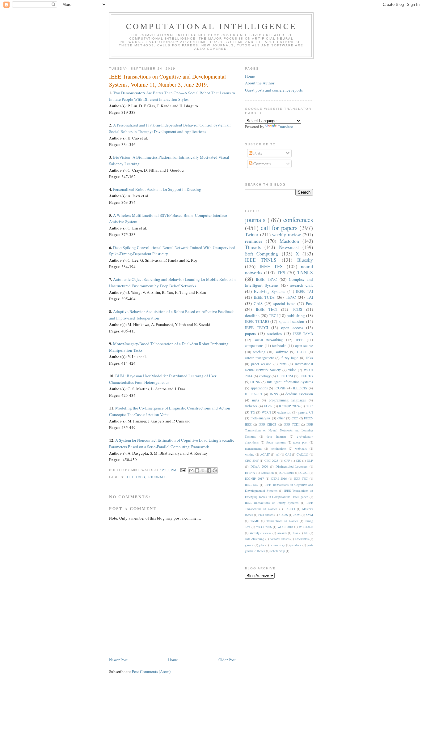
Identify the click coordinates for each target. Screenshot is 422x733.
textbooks (279, 345)
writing (249, 454)
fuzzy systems (276, 442)
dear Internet (276, 436)
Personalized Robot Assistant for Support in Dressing (157, 189)
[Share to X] (203, 470)
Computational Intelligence (211, 26)
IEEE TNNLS (260, 260)
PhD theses (265, 514)
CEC (295, 418)
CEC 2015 (252, 460)
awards (282, 533)
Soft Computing (261, 254)
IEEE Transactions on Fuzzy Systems (271, 502)
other (281, 418)
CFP (287, 460)
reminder (253, 241)
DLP (310, 460)
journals (157, 477)
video (292, 369)
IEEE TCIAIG (257, 321)
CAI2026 (302, 454)
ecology (265, 376)
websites (251, 406)
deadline (252, 315)
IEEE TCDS (135, 477)
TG (253, 412)
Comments (261, 163)
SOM (297, 514)
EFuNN (250, 472)
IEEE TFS (271, 266)
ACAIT (265, 454)
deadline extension (299, 394)
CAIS (258, 303)
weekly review (286, 234)
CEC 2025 (271, 460)
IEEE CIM (285, 376)
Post (309, 303)
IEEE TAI (304, 291)
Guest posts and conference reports (274, 90)
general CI (305, 412)
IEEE (299, 339)
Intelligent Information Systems (290, 381)
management (253, 448)
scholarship (277, 551)
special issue (284, 303)
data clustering (254, 539)
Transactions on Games (282, 521)
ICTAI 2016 (279, 478)
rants (283, 364)
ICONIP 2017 (254, 478)
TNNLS (305, 272)
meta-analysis (260, 418)
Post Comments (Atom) (151, 671)
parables (295, 545)
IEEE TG (306, 376)
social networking (269, 339)
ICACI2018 (286, 472)
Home (173, 659)
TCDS (297, 309)
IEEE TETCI (256, 327)
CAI (288, 454)
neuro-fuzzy (277, 545)
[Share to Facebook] (209, 470)
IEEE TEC (301, 478)
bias (295, 533)
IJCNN (255, 381)
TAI (310, 297)
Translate (285, 126)
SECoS (283, 514)
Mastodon (289, 241)
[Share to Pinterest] (215, 470)
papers (250, 333)
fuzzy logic (289, 357)
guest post (300, 442)
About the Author (259, 83)
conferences (298, 219)
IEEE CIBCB (267, 424)
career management (259, 357)
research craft (301, 285)
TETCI (301, 351)
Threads (253, 247)
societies (274, 333)
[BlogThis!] (197, 470)
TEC (309, 406)
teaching (259, 351)
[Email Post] (182, 470)
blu (306, 533)
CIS (298, 460)
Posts (257, 153)
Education (267, 472)
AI (277, 454)
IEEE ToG (251, 484)
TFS (281, 272)
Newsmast (289, 247)
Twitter (251, 234)
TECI (273, 315)
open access (292, 327)
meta (255, 400)
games (249, 545)
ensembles (302, 539)
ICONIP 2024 (289, 406)
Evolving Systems (269, 291)
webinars (301, 448)
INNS (274, 394)
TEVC (291, 297)
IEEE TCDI (291, 424)
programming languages (287, 400)
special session (292, 321)
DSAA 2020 (259, 466)
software (282, 351)
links (309, 357)
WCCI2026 (306, 527)
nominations (278, 448)
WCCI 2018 (285, 527)
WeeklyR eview (260, 533)
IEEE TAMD (303, 333)
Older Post (227, 659)
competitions (254, 345)
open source (304, 345)
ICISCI (303, 472)
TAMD (255, 521)
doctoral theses (279, 539)
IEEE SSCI (253, 394)
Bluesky (305, 260)
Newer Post (118, 659)
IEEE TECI (266, 309)
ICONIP (280, 388)
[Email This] (191, 470)
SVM (309, 514)
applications (259, 388)
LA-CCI (290, 509)
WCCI (266, 412)
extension (284, 412)
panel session (261, 364)
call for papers (279, 227)
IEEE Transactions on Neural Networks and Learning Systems (279, 430)
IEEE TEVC (266, 279)
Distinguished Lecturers (292, 466)
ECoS (268, 406)
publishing (296, 315)
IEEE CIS (300, 388)
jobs (261, 545)
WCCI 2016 (264, 527)
